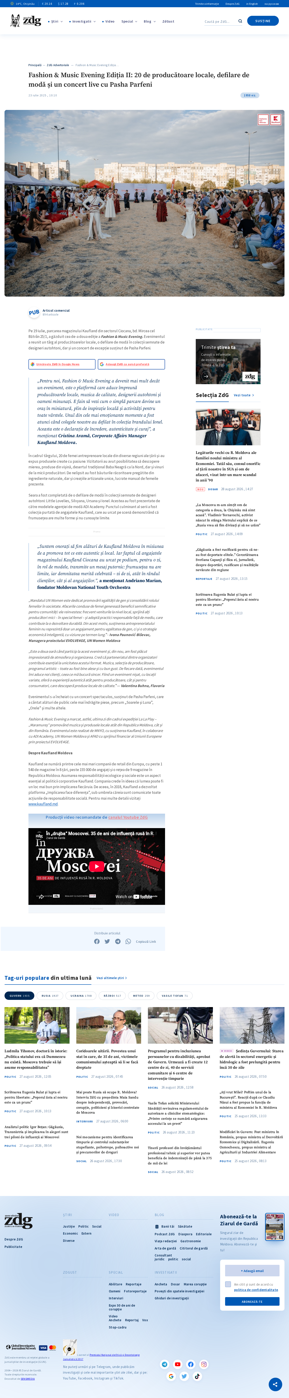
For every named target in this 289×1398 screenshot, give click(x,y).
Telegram (164, 1364)
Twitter (184, 1376)
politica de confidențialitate (256, 1290)
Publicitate (13, 1247)
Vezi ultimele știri (110, 978)
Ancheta (161, 1284)
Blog (147, 21)
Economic (70, 1233)
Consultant (163, 1255)
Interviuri (84, 1121)
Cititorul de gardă (194, 1248)
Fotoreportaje (135, 1291)
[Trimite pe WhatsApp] (128, 941)
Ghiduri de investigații (172, 1298)
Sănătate (185, 1226)
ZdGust (168, 21)
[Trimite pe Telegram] (118, 941)
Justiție (69, 1226)
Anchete (115, 1320)
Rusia (50, 995)
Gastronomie (190, 1241)
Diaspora (185, 1234)
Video (110, 21)
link (206, 376)
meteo (141, 995)
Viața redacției (166, 1241)
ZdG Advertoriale (58, 65)
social (186, 1259)
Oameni (114, 1291)
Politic (201, 534)
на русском (272, 3)
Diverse (69, 1240)
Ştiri (54, 21)
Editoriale (204, 1234)
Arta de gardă (165, 1248)
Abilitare (115, 1284)
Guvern (20, 995)
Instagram (204, 1364)
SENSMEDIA (28, 1378)
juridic (159, 1259)
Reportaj (132, 1320)
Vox (145, 1320)
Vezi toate (242, 395)
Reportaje (204, 579)
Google (171, 1376)
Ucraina (81, 995)
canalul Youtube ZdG (128, 817)
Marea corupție (195, 1284)
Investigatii (81, 21)
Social (81, 1161)
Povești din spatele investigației (179, 1291)
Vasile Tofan (175, 995)
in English (252, 3)
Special (127, 21)
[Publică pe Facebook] (97, 941)
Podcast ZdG (165, 1234)
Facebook (191, 1364)
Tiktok (197, 1376)
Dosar (213, 489)
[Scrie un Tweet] (107, 941)
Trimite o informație (207, 3)
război (112, 995)
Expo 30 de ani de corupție (122, 1307)
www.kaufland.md (43, 803)
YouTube (177, 1364)
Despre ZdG (233, 3)
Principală (35, 65)
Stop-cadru (117, 1327)
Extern (86, 1233)
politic (173, 1259)
